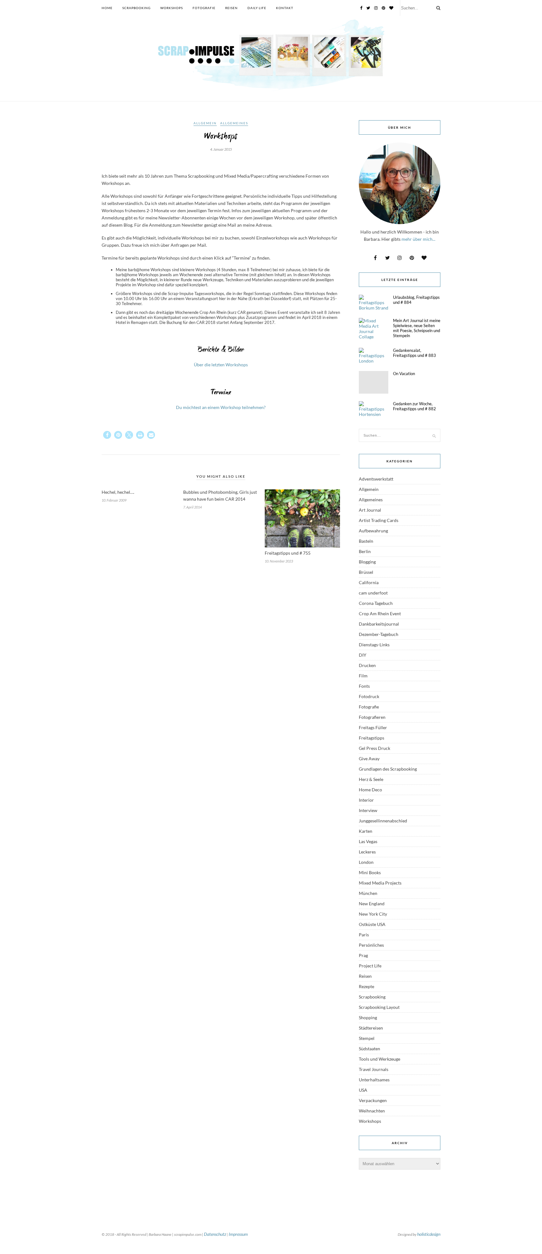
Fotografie (204, 8)
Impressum (238, 1234)
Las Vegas (368, 841)
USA (363, 1090)
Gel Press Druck (374, 748)
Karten (365, 831)
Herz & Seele (371, 779)
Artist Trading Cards (378, 520)
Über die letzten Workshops (221, 364)
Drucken (367, 665)
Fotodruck (369, 696)
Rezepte (366, 986)
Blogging (367, 561)
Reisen (231, 8)
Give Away (369, 758)
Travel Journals (373, 1069)
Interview (368, 810)
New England (372, 903)
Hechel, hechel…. (118, 492)
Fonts (364, 686)
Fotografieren (372, 717)
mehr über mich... (418, 239)
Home (107, 8)
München (368, 893)
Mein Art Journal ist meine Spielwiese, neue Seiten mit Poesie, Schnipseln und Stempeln (416, 328)
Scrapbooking (136, 8)
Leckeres (367, 851)
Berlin (365, 551)
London (366, 862)
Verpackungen (373, 1100)
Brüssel (366, 572)
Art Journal (370, 510)
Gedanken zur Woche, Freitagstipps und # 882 (414, 406)
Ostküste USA (372, 924)
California (369, 582)
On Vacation (404, 373)
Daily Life (256, 8)
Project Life (370, 965)
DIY (362, 655)
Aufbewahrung (373, 530)
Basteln (366, 541)
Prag (363, 955)
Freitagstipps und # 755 (288, 553)
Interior (366, 800)
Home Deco (370, 789)
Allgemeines (234, 123)
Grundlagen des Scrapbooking (388, 769)
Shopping (368, 1017)
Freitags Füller (373, 727)
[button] (107, 435)
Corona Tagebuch (376, 603)
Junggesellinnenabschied (383, 820)
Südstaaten (369, 1048)
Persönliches (371, 945)
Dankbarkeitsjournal (379, 624)
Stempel (367, 1038)
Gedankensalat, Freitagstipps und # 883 (414, 353)
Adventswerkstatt (376, 479)
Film (363, 675)
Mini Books (370, 872)
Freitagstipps (371, 737)
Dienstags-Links (374, 644)
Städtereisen (371, 1028)
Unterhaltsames (374, 1079)
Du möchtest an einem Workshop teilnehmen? (221, 407)
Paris (364, 934)
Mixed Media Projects (380, 882)
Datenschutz (215, 1234)
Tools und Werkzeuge (379, 1059)
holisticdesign (428, 1234)
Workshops (171, 8)
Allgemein (205, 123)
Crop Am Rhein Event (380, 613)
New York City (373, 914)
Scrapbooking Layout (379, 1007)
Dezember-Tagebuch (378, 634)
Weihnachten (372, 1110)
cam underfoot (373, 592)
